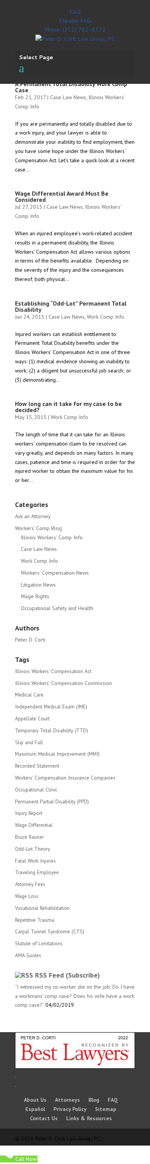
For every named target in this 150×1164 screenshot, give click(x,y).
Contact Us (44, 1118)
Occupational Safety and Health (57, 608)
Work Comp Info (105, 316)
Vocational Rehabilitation (42, 908)
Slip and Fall (29, 742)
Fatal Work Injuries (35, 860)
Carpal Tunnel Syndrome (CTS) (49, 931)
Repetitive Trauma (34, 919)
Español (35, 1109)
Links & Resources (89, 1118)
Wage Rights (35, 596)
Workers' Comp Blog (38, 528)
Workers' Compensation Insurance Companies (65, 777)
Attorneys (67, 1099)
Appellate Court (32, 718)
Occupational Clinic (36, 789)
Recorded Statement (37, 765)
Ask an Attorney (33, 516)
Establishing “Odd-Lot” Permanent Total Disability (71, 306)
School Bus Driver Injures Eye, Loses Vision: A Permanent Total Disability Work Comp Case (74, 84)
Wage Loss (26, 896)
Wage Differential (34, 824)
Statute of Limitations (39, 943)
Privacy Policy (70, 1109)
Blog (93, 1099)
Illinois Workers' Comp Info (52, 537)
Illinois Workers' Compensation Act (53, 671)
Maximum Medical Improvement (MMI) (57, 753)
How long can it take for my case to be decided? (68, 407)
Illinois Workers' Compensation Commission (63, 683)
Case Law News (68, 97)
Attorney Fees (30, 884)
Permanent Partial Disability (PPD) (52, 801)
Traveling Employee (37, 872)
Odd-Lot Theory (32, 848)
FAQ (75, 12)
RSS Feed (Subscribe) (67, 975)
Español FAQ (75, 21)
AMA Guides (28, 955)
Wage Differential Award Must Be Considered (61, 196)
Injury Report (28, 813)
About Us (35, 1099)
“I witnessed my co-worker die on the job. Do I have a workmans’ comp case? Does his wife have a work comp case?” (75, 996)
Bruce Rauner (29, 836)
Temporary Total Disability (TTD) (51, 730)
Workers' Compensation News (55, 572)
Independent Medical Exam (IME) (51, 706)
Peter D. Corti (30, 639)
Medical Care (29, 694)
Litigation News (38, 584)
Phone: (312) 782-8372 (75, 29)
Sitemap (105, 1109)
